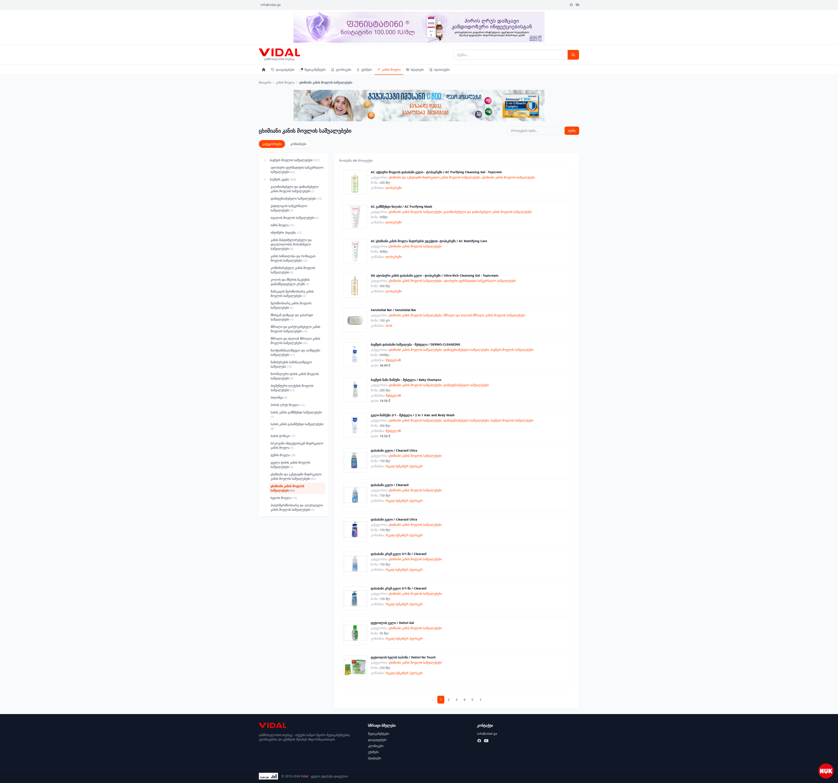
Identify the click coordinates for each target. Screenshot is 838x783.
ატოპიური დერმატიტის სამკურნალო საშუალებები (297, 169)
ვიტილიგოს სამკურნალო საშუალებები (289, 208)
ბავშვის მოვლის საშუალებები (295, 160)
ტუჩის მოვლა (283, 455)
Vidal (304, 776)
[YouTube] (577, 5)
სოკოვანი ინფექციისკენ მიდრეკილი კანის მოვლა (297, 445)
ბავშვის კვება (283, 179)
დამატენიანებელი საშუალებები (296, 198)
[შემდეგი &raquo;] (480, 700)
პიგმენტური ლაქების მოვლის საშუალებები (292, 388)
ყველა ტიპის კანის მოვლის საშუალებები (290, 464)
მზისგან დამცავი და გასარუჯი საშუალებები (292, 317)
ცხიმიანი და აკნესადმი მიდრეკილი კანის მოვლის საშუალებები (296, 476)
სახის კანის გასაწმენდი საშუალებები (297, 426)
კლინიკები (343, 69)
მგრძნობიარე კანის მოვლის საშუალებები (291, 305)
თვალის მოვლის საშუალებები (295, 218)
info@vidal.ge (271, 5)
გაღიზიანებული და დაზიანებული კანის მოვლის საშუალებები (294, 189)
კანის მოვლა (391, 69)
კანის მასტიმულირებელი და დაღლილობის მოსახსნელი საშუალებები (291, 244)
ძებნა (572, 131)
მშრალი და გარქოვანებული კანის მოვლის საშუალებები (295, 329)
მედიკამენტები (315, 69)
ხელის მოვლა (284, 498)
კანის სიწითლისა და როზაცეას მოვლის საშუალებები (293, 258)
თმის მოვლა (282, 225)
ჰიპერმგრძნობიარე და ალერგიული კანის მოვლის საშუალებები (297, 507)
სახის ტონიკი (283, 436)
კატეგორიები (272, 144)
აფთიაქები (442, 69)
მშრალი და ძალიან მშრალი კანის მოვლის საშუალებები (295, 340)
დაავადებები (285, 69)
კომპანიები (298, 144)
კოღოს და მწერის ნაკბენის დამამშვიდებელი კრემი (290, 282)
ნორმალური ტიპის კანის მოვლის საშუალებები (295, 376)
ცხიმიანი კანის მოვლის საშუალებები (287, 488)
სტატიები (417, 69)
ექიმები (366, 69)
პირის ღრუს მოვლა (288, 405)
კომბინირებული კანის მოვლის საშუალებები (293, 270)
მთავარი (265, 82)
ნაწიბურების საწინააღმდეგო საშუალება (291, 364)
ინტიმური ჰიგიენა (286, 232)
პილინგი (279, 397)
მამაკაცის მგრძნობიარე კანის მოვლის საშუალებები (292, 293)
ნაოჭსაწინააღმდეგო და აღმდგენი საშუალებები (295, 352)
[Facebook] (571, 5)
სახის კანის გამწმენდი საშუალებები (296, 414)
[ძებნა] (573, 55)
